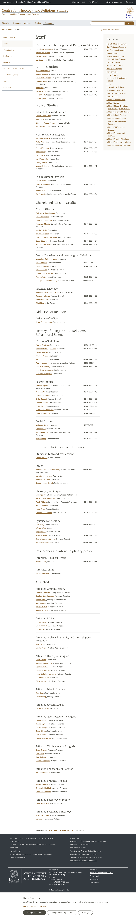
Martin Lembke (41, 60)
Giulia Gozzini (41, 399)
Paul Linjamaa (41, 363)
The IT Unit (14, 848)
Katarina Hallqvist (43, 296)
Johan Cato (40, 392)
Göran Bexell (41, 622)
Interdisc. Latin (112, 96)
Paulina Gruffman (42, 345)
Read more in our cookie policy (35, 906)
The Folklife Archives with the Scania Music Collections (31, 854)
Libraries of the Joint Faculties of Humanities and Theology (32, 844)
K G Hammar (41, 603)
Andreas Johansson (43, 356)
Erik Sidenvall (41, 303)
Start (3, 29)
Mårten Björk (41, 528)
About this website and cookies (101, 873)
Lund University (8, 2)
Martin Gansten (42, 667)
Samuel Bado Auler (43, 116)
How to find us (9, 37)
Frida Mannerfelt (42, 299)
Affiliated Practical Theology (117, 139)
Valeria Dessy (41, 600)
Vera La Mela (41, 644)
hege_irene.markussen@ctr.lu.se (60, 830)
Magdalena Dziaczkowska (46, 259)
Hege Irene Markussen (44, 49)
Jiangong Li (40, 359)
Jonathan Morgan (43, 479)
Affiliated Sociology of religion (118, 142)
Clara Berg (40, 524)
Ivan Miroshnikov (42, 159)
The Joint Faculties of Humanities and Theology (34, 2)
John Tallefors (41, 190)
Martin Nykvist (41, 56)
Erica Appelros (41, 495)
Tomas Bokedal (42, 720)
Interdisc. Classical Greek (116, 93)
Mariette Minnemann (44, 476)
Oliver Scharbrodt (43, 413)
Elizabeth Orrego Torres (45, 123)
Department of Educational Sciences (83, 861)
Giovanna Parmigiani (44, 374)
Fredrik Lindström (43, 761)
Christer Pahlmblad (43, 788)
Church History (112, 53)
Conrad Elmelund (42, 148)
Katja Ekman (41, 532)
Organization (8, 50)
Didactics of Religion (114, 65)
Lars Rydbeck (41, 735)
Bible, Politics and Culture (116, 44)
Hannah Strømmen (43, 126)
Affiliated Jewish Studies (116, 118)
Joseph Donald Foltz (44, 663)
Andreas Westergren (44, 244)
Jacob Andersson (43, 71)
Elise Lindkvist (41, 263)
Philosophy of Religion (115, 87)
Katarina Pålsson (42, 234)
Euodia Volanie (41, 648)
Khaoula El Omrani (43, 395)
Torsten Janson (42, 403)
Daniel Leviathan (42, 708)
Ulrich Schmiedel (42, 266)
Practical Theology (113, 62)
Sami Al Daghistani (43, 385)
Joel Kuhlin (40, 119)
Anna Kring (40, 88)
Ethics (108, 84)
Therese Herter (41, 81)
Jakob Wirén (41, 277)
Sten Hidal (40, 754)
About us (11, 29)
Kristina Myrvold (42, 677)
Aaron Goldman (42, 506)
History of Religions (114, 69)
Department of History (78, 848)
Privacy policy (95, 876)
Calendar (7, 81)
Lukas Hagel (40, 155)
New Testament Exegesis (116, 47)
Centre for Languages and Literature (83, 854)
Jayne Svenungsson (44, 542)
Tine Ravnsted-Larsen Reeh (46, 237)
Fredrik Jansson (42, 352)
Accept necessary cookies (62, 912)
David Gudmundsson (44, 220)
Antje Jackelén (41, 535)
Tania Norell (40, 95)
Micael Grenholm (42, 217)
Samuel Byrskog (42, 724)
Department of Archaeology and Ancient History (88, 841)
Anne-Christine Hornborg (46, 674)
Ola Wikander (41, 194)
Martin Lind (40, 819)
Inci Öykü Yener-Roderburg (46, 280)
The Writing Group (10, 75)
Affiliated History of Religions (118, 112)
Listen (130, 2)
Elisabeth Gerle (42, 626)
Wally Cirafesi (41, 142)
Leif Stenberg (41, 697)
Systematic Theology (114, 90)
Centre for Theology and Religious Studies (35, 10)
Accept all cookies (34, 912)
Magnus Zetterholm (43, 166)
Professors (7, 56)
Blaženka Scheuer (43, 53)
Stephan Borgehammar (45, 596)
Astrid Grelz (40, 509)
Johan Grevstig (42, 74)
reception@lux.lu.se (57, 884)
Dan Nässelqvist (42, 727)
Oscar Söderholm (43, 241)
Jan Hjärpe (40, 693)
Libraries (75, 2)
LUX (83, 2)
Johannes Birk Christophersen (47, 292)
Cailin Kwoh (40, 406)
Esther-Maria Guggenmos (46, 349)
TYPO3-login (95, 882)
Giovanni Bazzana (43, 138)
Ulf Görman (40, 629)
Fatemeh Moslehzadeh (45, 410)
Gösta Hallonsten (42, 815)
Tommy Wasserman (43, 738)
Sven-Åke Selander (43, 792)
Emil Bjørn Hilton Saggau (45, 213)
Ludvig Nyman (41, 162)
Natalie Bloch (41, 181)
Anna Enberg (41, 152)
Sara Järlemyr (41, 757)
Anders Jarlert (41, 607)
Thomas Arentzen (43, 592)
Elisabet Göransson (43, 78)
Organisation (14, 841)
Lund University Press (18, 857)
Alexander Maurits (43, 224)
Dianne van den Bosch (44, 273)
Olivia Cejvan (41, 660)
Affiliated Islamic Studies (116, 115)
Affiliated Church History (116, 100)
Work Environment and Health (15, 68)
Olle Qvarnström (42, 681)
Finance (6, 62)
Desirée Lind (41, 429)
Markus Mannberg (43, 366)
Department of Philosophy (79, 844)
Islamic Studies (112, 72)
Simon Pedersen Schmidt (45, 539)
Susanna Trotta (41, 270)
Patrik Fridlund (41, 502)
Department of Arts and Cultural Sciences (85, 851)
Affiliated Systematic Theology (118, 145)
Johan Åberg (41, 439)
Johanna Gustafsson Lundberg (48, 469)
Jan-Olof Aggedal (43, 784)
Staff (6, 44)
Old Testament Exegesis (115, 50)
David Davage (41, 750)
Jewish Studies (112, 75)
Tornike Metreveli (42, 803)
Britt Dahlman (41, 561)
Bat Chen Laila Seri (43, 773)
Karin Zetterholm (42, 432)
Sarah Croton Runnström (45, 498)
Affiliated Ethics (112, 103)
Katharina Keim (42, 425)
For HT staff (93, 2)
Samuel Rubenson (43, 610)
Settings (85, 912)
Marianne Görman (43, 670)
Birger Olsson (41, 731)
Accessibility (8, 87)
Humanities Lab (15, 851)
